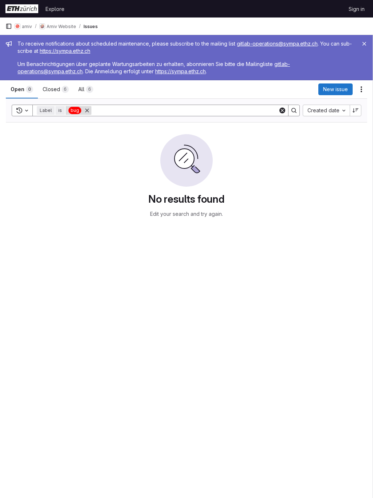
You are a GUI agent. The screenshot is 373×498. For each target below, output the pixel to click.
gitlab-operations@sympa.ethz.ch (277, 43)
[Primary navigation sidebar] (9, 26)
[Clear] (282, 110)
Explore (55, 9)
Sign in (357, 9)
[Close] (364, 43)
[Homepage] (22, 9)
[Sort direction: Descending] (355, 110)
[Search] (294, 110)
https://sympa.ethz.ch (65, 51)
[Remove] (87, 110)
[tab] (22, 89)
